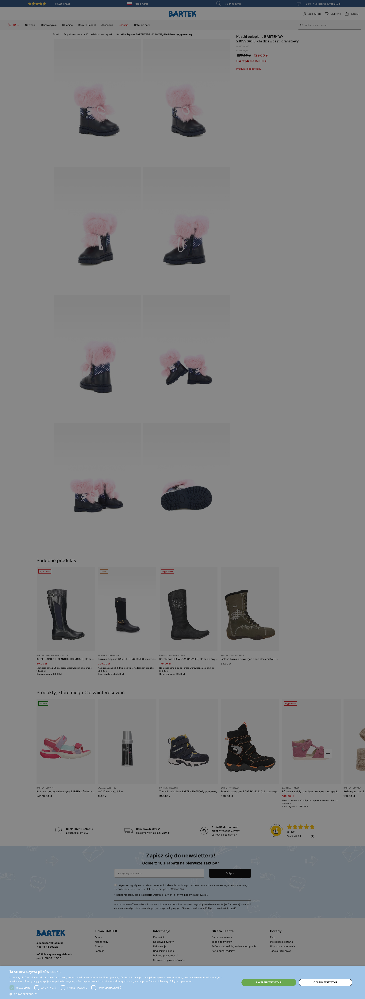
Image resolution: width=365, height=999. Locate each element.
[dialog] (182, 499)
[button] (121, 994)
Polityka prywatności (181, 981)
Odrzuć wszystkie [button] (325, 982)
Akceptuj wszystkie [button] (269, 982)
